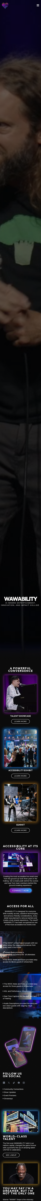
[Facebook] (18, 1082)
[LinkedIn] (3, 1082)
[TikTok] (13, 1082)
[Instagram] (23, 1082)
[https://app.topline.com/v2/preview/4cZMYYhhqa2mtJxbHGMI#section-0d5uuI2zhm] (5, 5)
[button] (37, 5)
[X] (8, 1082)
